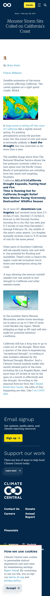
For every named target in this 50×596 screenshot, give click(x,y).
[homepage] (7, 5)
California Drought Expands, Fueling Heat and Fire (24, 184)
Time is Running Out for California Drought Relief (20, 192)
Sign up (11, 438)
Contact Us (11, 509)
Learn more (11, 471)
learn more (11, 570)
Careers (9, 513)
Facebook (31, 544)
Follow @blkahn (12, 73)
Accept (11, 588)
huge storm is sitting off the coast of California (24, 127)
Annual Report (30, 515)
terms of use (16, 577)
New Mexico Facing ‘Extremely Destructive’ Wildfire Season (24, 199)
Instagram (13, 544)
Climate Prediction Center (23, 385)
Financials (11, 530)
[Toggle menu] (39, 5)
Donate (29, 5)
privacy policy (12, 580)
